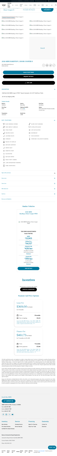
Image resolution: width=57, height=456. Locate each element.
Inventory (4, 421)
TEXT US (52, 447)
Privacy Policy (8, 451)
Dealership (45, 421)
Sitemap (17, 451)
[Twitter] (9, 414)
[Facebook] (3, 414)
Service (17, 421)
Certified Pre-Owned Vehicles (8, 428)
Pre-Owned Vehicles (6, 426)
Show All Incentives (28, 289)
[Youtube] (12, 414)
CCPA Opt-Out (31, 451)
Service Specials (18, 426)
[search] (55, 5)
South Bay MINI (3, 451)
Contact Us (9, 401)
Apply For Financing (32, 424)
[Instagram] (6, 414)
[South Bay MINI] (4, 5)
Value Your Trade (32, 426)
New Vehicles (4, 424)
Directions (44, 426)
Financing (31, 421)
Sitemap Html (21, 451)
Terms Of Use (13, 451)
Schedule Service (18, 424)
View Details (28, 268)
